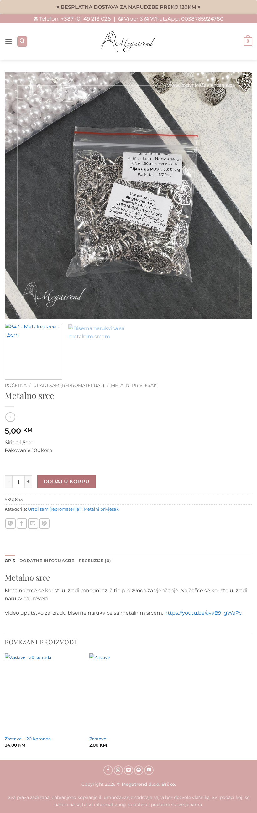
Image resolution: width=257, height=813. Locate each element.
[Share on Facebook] (22, 523)
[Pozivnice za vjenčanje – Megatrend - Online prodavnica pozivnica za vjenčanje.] (128, 41)
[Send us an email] (128, 770)
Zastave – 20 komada (28, 739)
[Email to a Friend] (33, 523)
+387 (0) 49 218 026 (86, 18)
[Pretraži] (22, 41)
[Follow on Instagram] (118, 770)
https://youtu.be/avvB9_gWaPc (203, 613)
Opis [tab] (10, 560)
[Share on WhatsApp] (10, 523)
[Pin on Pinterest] (44, 523)
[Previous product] (10, 417)
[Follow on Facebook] (108, 770)
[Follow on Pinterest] (139, 770)
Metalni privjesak (134, 385)
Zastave (97, 739)
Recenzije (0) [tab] (95, 560)
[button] (8, 41)
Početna (16, 385)
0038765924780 (202, 18)
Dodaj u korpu (67, 482)
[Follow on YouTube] (149, 770)
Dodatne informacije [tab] (46, 560)
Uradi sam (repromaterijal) (68, 385)
